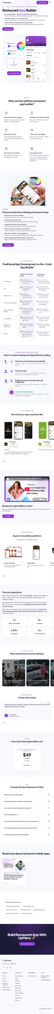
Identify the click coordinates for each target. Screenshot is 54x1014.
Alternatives (18, 988)
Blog (16, 978)
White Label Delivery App (12, 913)
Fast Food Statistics (46, 980)
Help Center (18, 985)
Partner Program (32, 976)
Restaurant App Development (13, 906)
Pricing (4, 976)
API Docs (17, 1000)
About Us (4, 981)
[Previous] (46, 461)
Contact (4, 978)
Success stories (19, 993)
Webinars (17, 981)
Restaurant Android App (12, 909)
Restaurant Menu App (28, 906)
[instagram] (7, 967)
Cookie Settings (6, 989)
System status (18, 998)
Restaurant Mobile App (27, 913)
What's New (18, 990)
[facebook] (3, 967)
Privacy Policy (5, 987)
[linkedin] (10, 967)
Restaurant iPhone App (39, 909)
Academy (17, 983)
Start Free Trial (42, 2)
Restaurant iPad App (26, 909)
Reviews (17, 995)
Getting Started (19, 976)
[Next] (50, 461)
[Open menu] (50, 2)
